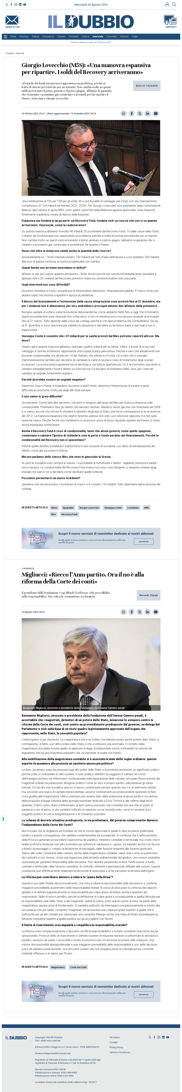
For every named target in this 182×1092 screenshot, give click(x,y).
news (54, 507)
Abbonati (171, 27)
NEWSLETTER (13, 26)
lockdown (133, 507)
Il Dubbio (10, 53)
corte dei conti (78, 967)
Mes (53, 514)
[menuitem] (13, 36)
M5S (146, 507)
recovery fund (69, 514)
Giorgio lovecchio (89, 507)
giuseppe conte (113, 507)
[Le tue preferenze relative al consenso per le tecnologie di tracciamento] (3, 819)
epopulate (68, 507)
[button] (167, 4)
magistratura (58, 967)
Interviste (20, 53)
